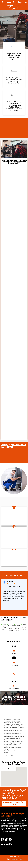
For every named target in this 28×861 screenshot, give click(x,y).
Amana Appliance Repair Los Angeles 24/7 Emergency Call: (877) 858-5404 (14, 794)
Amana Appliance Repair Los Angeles (13, 445)
